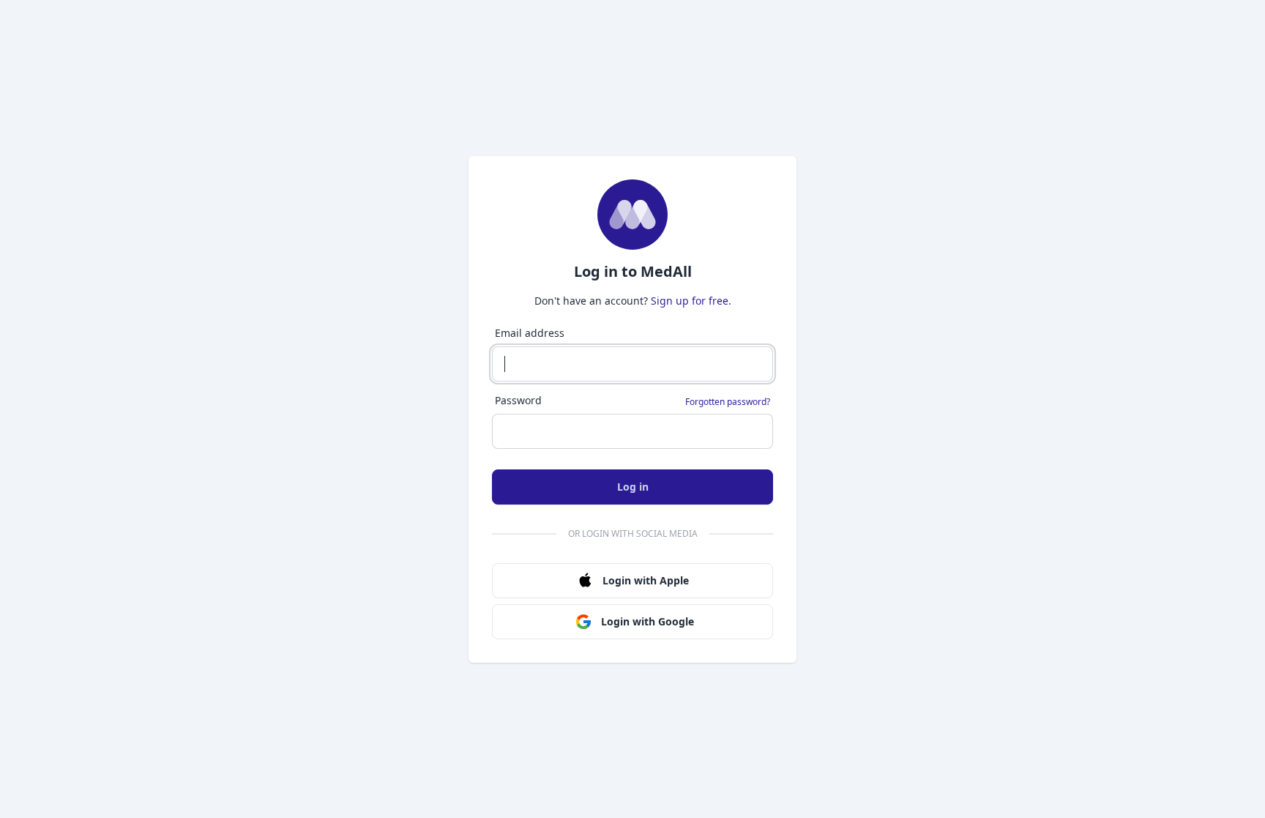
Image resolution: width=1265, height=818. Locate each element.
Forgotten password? (727, 402)
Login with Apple (645, 580)
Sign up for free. (691, 301)
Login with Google (647, 621)
